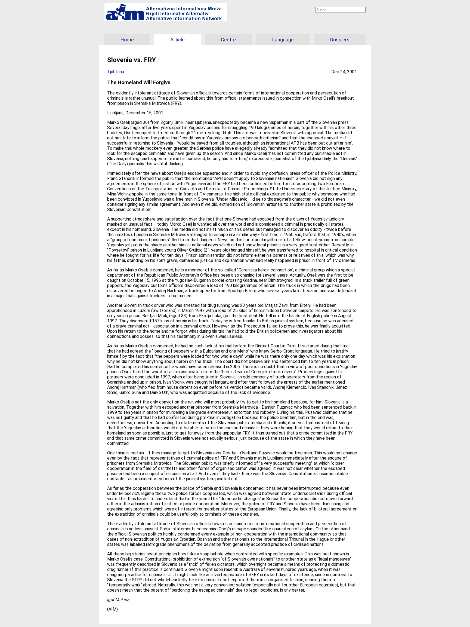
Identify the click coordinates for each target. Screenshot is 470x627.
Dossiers (340, 39)
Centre (228, 39)
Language (283, 39)
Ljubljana (116, 71)
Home (127, 39)
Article (177, 39)
